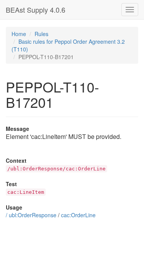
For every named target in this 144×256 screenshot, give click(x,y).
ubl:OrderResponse (32, 215)
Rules (41, 34)
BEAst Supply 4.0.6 (35, 10)
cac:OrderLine (78, 215)
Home (19, 34)
